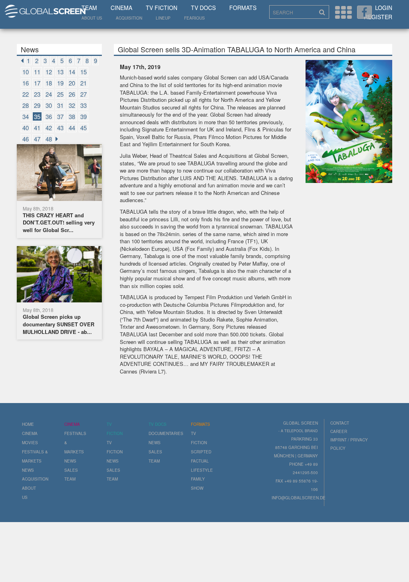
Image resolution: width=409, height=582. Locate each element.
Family (198, 479)
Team (89, 8)
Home (28, 424)
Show (197, 488)
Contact (339, 423)
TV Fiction (161, 8)
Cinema (121, 8)
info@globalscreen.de (299, 498)
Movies (30, 442)
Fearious (194, 18)
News (28, 470)
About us (91, 18)
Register (378, 17)
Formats (242, 8)
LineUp (163, 18)
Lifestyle (202, 470)
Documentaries (166, 433)
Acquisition (129, 18)
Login (383, 8)
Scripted (201, 452)
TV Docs (203, 8)
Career (338, 431)
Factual (200, 461)
